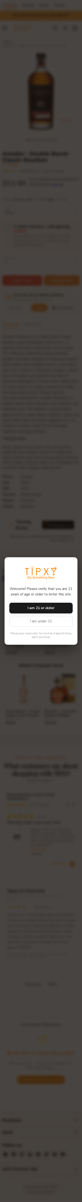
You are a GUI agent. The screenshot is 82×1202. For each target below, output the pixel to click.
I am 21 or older (41, 608)
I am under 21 (41, 621)
